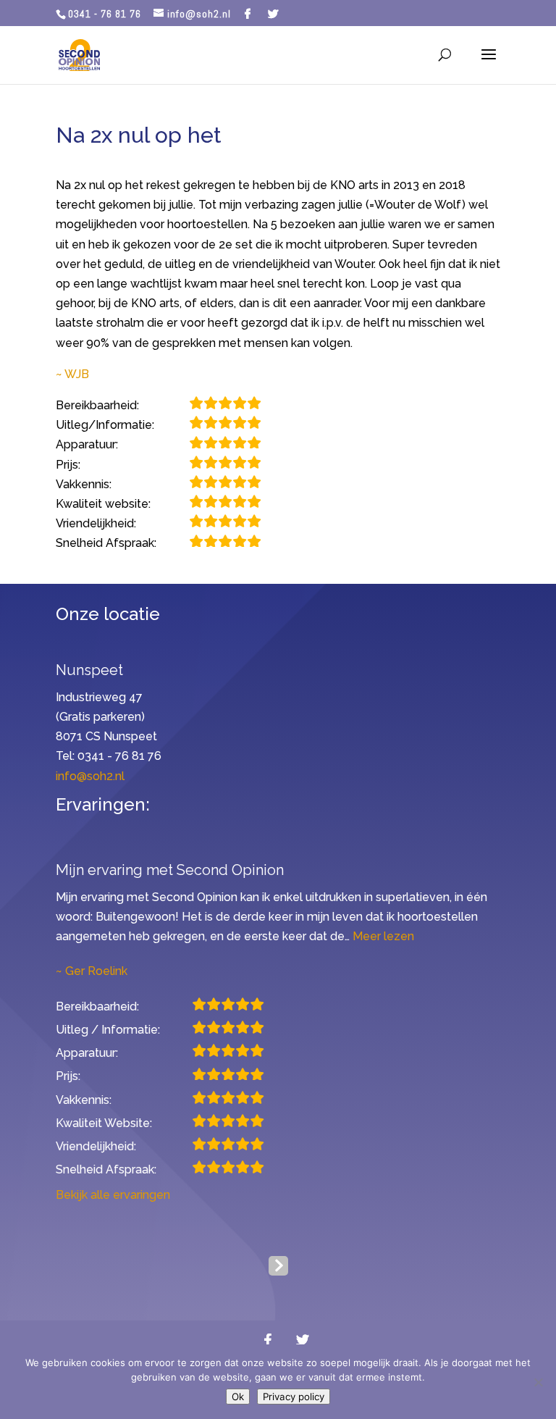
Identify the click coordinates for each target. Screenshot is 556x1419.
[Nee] (538, 1382)
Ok (238, 1396)
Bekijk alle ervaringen (113, 1195)
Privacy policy (293, 1396)
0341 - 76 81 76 (104, 13)
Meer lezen (383, 936)
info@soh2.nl (90, 776)
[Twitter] (273, 14)
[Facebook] (248, 14)
